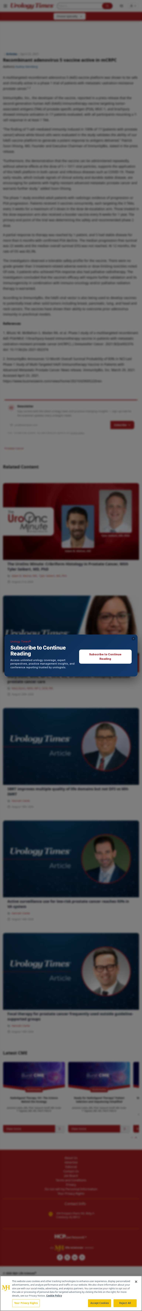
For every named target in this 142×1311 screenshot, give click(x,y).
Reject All (125, 1303)
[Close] (136, 1282)
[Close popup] (133, 638)
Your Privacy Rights (26, 1303)
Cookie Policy (54, 1295)
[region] (71, 1293)
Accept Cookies (99, 1303)
